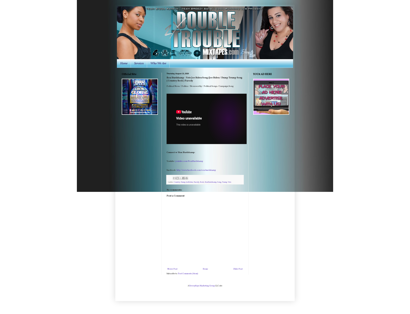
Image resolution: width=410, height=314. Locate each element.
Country (177, 182)
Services (139, 63)
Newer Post (172, 269)
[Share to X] (180, 178)
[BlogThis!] (177, 178)
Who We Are (158, 63)
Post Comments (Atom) (188, 273)
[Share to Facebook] (183, 178)
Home (123, 63)
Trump (224, 182)
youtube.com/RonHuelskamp (189, 161)
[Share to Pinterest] (186, 178)
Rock (202, 182)
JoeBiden (189, 182)
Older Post (238, 269)
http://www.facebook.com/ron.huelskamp (196, 170)
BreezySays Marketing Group (202, 286)
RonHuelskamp (210, 182)
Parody (196, 182)
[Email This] (174, 178)
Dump (183, 182)
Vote (229, 182)
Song (219, 182)
